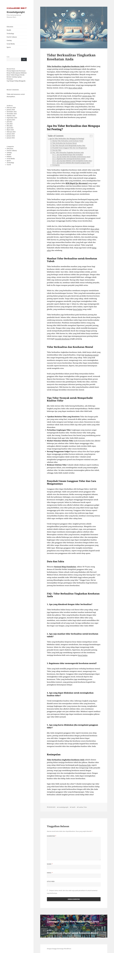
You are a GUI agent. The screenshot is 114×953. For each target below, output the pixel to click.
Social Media (11, 44)
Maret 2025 (10, 130)
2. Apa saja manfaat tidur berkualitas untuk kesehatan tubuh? (72, 156)
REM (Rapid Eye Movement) (77, 183)
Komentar (51, 836)
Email (49, 873)
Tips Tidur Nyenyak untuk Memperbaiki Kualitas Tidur (68, 145)
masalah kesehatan (62, 339)
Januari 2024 (11, 136)
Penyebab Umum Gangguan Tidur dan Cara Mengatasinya (69, 148)
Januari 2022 (11, 138)
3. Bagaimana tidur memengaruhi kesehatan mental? (70, 159)
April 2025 (10, 128)
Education (10, 27)
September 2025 (12, 118)
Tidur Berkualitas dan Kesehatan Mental (64, 143)
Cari (8, 57)
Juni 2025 (10, 124)
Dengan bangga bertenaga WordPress (59, 949)
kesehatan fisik (85, 765)
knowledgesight (63, 807)
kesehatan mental (69, 101)
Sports (9, 47)
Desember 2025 (12, 112)
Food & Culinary (12, 37)
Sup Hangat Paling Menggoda (16, 81)
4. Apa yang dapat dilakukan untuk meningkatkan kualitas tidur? (73, 161)
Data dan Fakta (56, 150)
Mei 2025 (9, 126)
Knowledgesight (16, 12)
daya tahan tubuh (75, 88)
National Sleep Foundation (65, 567)
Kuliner (9, 156)
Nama (49, 864)
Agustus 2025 (11, 120)
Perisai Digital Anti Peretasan (16, 71)
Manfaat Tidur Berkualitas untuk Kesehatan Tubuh (67, 141)
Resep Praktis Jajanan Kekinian (17, 73)
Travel (9, 165)
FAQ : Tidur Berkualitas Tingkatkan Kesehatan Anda (68, 152)
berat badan (77, 309)
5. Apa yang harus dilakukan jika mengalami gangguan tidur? (72, 163)
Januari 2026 (11, 110)
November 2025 (12, 114)
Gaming (9, 40)
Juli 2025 (9, 122)
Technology (10, 33)
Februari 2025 (11, 132)
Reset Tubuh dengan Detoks (15, 75)
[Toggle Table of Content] (90, 135)
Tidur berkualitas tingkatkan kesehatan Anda (65, 66)
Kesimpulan (56, 165)
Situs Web (50, 881)
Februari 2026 (11, 108)
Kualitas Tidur (82, 807)
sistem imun (87, 96)
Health (9, 30)
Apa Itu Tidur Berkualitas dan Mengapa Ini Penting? (66, 138)
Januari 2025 (11, 134)
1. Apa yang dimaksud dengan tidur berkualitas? (69, 154)
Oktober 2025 (11, 116)
